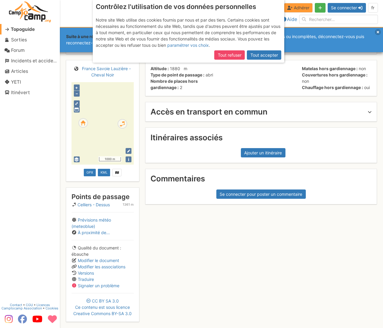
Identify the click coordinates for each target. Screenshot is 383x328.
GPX (89, 172)
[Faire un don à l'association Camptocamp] (52, 321)
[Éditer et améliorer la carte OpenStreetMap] (128, 151)
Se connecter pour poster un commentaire (261, 194)
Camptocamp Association (21, 308)
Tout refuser (229, 55)
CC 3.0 (102, 307)
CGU (29, 305)
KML (104, 172)
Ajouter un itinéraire (263, 152)
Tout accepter (264, 55)
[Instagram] (7, 321)
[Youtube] (37, 321)
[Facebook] (22, 321)
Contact (16, 305)
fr (372, 7)
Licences (43, 305)
